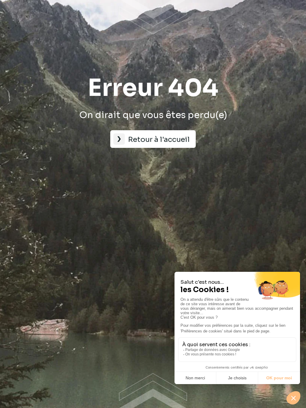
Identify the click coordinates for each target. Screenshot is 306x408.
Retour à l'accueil (159, 139)
